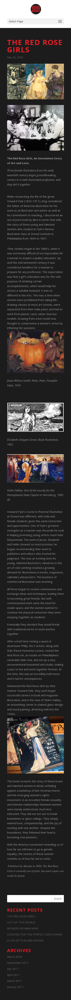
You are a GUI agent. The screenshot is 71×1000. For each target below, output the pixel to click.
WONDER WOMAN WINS (22, 928)
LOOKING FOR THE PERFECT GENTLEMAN (34, 934)
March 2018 (14, 956)
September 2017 (18, 963)
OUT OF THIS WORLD (21, 922)
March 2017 (14, 981)
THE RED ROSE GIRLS (21, 916)
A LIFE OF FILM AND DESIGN (25, 940)
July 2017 (13, 969)
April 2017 (13, 975)
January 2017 (15, 987)
